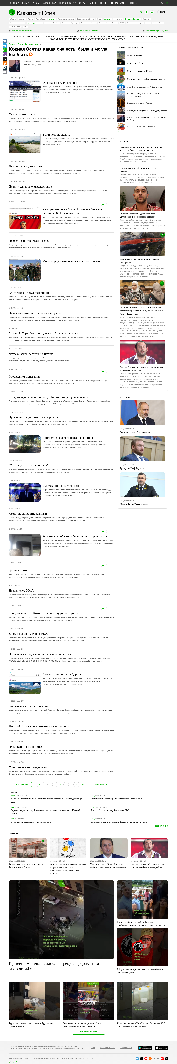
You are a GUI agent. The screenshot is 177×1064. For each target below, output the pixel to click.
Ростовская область (88, 23)
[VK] (4, 41)
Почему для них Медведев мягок (58, 189)
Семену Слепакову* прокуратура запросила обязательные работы (141, 368)
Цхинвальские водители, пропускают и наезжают (59, 657)
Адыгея (30, 19)
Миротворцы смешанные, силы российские (71, 261)
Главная (12, 44)
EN (167, 3)
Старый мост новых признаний (60, 709)
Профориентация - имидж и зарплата (61, 420)
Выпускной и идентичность (77, 489)
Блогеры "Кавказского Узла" (28, 44)
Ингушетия (118, 19)
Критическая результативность (60, 295)
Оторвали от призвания (59, 379)
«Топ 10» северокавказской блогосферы (144, 87)
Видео (103, 3)
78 (76, 784)
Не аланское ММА (59, 593)
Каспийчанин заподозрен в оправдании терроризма (139, 260)
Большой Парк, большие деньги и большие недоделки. (60, 336)
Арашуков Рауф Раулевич (132, 468)
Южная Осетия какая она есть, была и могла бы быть (146, 118)
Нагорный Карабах (52, 23)
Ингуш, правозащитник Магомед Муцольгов (147, 110)
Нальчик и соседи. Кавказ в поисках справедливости (143, 94)
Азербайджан (41, 19)
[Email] (4, 72)
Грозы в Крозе (57, 573)
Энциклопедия (66, 3)
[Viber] (4, 54)
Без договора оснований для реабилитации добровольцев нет (60, 400)
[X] (4, 59)
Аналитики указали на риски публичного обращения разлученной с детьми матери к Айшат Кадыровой (141, 310)
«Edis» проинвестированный (57, 516)
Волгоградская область (85, 19)
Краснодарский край (34, 23)
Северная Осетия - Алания (108, 23)
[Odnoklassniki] (4, 63)
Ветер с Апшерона (135, 55)
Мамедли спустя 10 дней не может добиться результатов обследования (108, 865)
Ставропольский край (135, 23)
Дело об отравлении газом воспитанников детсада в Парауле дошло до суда (141, 148)
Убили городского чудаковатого (61, 770)
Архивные (121, 132)
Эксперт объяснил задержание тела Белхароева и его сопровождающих (137, 215)
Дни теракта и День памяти (58, 169)
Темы (24, 3)
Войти (162, 12)
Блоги (93, 3)
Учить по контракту (61, 117)
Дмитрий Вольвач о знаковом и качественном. (61, 729)
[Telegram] (4, 45)
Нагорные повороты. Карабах (140, 71)
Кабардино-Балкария (132, 19)
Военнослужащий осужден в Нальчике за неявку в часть (119, 821)
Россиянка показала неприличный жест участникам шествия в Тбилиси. (83, 1025)
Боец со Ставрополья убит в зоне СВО (110, 810)
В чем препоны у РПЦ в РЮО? (59, 636)
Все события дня (160, 826)
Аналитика (49, 3)
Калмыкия (146, 19)
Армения (52, 19)
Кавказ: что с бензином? (22, 31)
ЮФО (25, 27)
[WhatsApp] (4, 50)
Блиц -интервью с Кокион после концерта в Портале (61, 616)
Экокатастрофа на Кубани (156, 31)
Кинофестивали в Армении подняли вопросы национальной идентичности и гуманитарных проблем (68, 868)
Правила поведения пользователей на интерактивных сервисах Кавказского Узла (63, 1058)
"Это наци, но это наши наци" (61, 468)
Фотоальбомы (118, 3)
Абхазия (13, 19)
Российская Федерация (70, 23)
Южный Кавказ (15, 27)
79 (83, 784)
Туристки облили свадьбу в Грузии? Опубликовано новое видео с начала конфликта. (141, 923)
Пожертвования (126, 1048)
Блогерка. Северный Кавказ (139, 102)
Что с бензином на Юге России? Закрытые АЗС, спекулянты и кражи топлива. (141, 1025)
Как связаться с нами (107, 1048)
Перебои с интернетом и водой (61, 244)
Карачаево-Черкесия (17, 23)
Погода (133, 3)
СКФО (122, 23)
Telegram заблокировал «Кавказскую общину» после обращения (140, 971)
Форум (82, 3)
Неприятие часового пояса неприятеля (74, 441)
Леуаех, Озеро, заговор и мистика (61, 357)
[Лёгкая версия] (157, 3)
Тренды (35, 3)
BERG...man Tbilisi (135, 63)
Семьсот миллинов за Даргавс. (78, 678)
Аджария (22, 19)
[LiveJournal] (4, 68)
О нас (93, 1048)
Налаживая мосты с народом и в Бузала (58, 316)
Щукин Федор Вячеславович (134, 504)
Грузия (99, 19)
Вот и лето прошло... (78, 138)
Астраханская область (66, 19)
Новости (13, 3)
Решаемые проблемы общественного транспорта (78, 540)
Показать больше (88, 1031)
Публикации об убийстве (61, 749)
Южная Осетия (158, 23)
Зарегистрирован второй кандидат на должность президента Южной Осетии (45, 812)
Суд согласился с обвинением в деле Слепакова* (138, 169)
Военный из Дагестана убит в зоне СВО (31, 821)
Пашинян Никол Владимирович (136, 432)
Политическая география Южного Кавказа (146, 79)
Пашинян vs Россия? (89, 31)
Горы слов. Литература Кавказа (141, 126)
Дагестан (107, 19)
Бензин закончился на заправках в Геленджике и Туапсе (26, 865)
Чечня (148, 23)
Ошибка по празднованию (78, 86)
